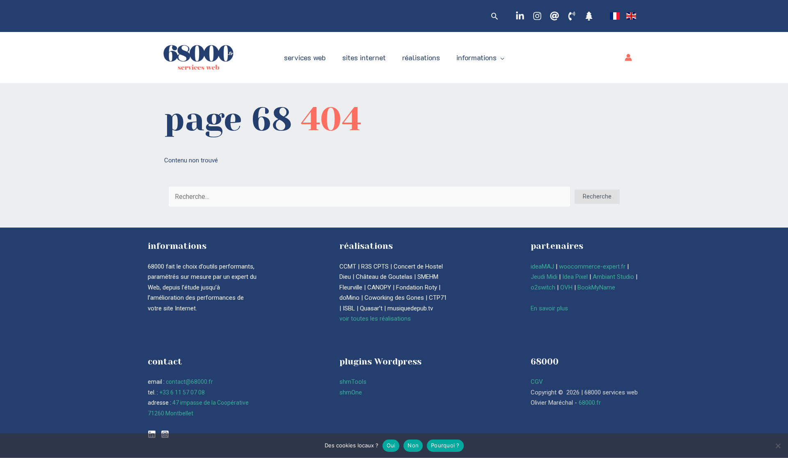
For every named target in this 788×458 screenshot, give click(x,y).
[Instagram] (537, 16)
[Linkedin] (520, 16)
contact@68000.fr (189, 381)
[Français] (615, 15)
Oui (391, 445)
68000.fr (590, 402)
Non (413, 445)
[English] (631, 15)
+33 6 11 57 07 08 (182, 392)
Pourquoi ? (445, 445)
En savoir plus (549, 308)
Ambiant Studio (613, 276)
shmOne (350, 392)
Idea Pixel (575, 276)
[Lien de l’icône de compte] (628, 57)
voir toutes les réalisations (375, 318)
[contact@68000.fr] (554, 16)
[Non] (778, 446)
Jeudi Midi (544, 276)
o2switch (543, 287)
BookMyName (596, 287)
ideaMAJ (542, 266)
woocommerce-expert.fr (592, 266)
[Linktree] (588, 16)
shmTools (353, 381)
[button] (494, 16)
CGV (537, 381)
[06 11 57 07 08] (571, 16)
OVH (566, 287)
